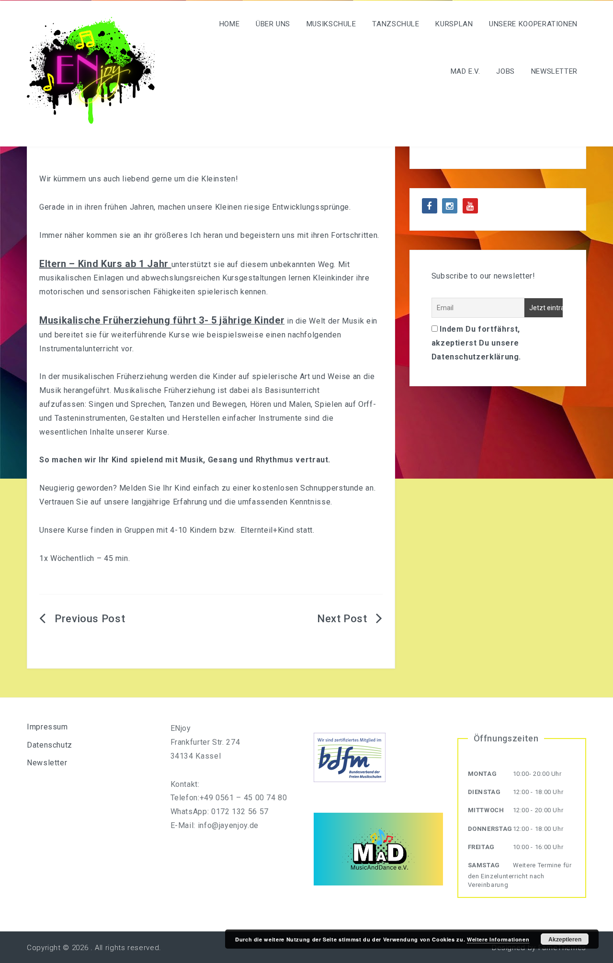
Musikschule (331, 24)
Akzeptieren (564, 939)
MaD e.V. (465, 71)
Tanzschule (395, 24)
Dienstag (484, 791)
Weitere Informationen (498, 939)
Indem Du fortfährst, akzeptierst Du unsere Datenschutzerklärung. (476, 343)
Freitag (481, 847)
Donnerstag (490, 828)
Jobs (505, 71)
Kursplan (454, 24)
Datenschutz (49, 745)
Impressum (47, 726)
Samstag (484, 865)
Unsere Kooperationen (533, 24)
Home (229, 24)
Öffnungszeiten (506, 738)
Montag (482, 773)
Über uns (273, 24)
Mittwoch (486, 810)
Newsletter (554, 71)
